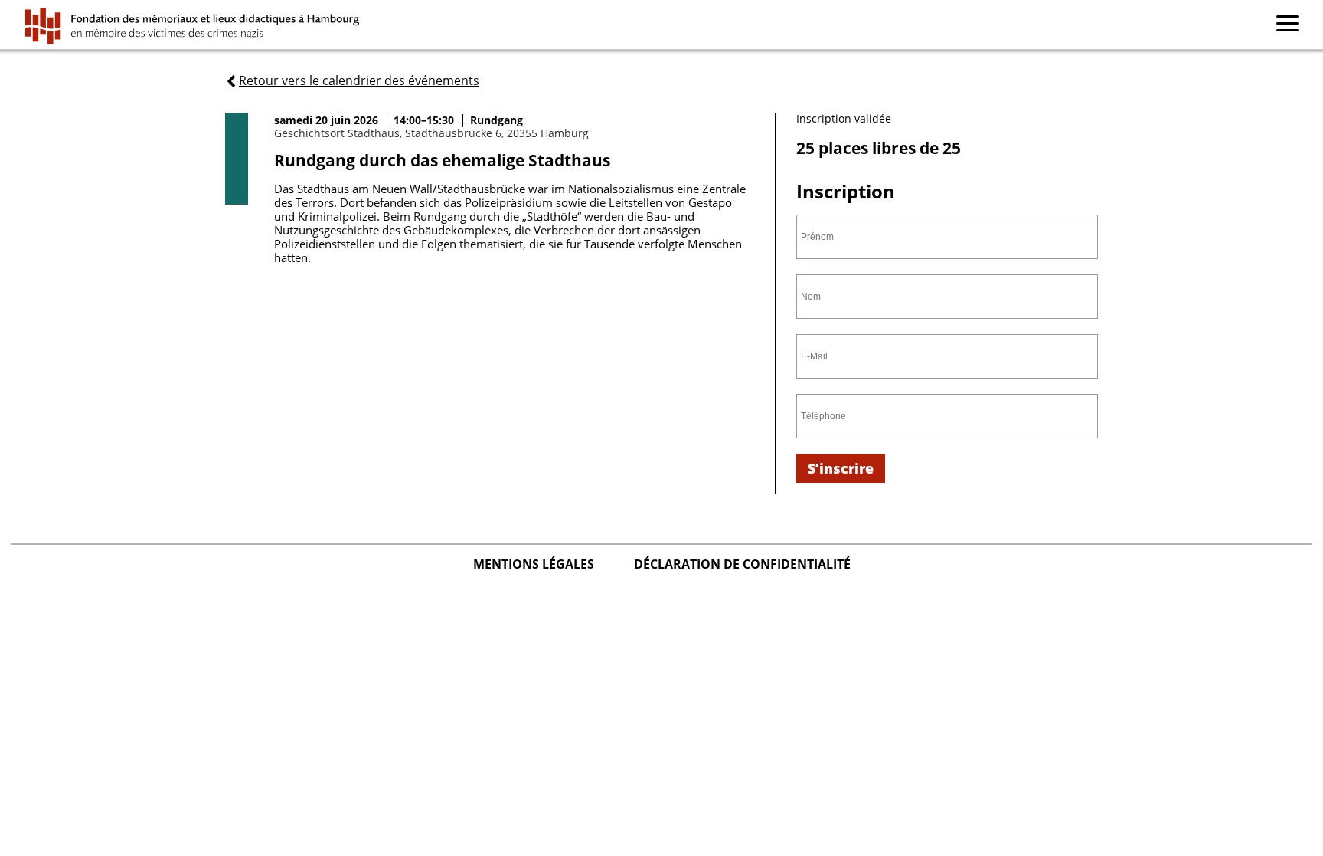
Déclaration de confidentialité (742, 564)
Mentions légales (535, 564)
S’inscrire (841, 468)
